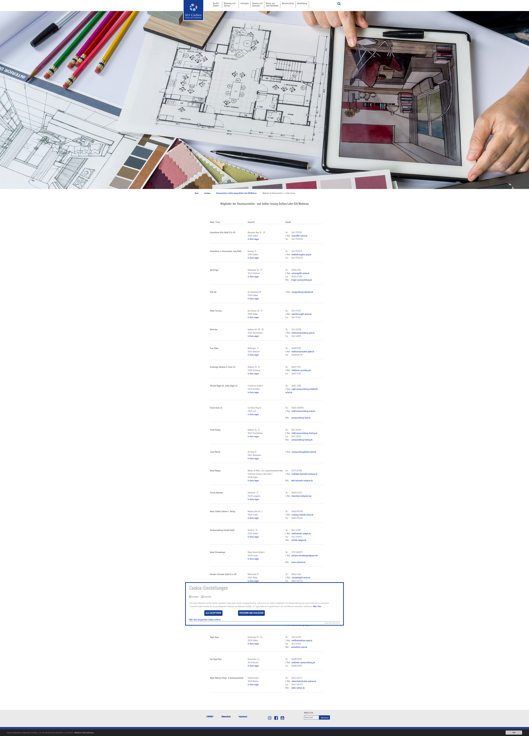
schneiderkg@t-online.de (300, 577)
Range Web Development (191, 25)
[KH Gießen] (191, 10)
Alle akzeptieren (213, 613)
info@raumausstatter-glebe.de (302, 351)
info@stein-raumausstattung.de (303, 662)
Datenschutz (226, 716)
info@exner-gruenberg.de (301, 370)
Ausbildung (302, 3)
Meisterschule (288, 3)
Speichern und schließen (251, 613)
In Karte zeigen (253, 239)
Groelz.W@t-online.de (299, 236)
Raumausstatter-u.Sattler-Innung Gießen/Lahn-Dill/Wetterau (236, 193)
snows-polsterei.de (298, 562)
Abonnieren (325, 718)
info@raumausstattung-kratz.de (303, 411)
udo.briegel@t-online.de (300, 273)
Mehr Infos (317, 606)
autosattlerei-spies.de (299, 647)
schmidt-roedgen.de (298, 540)
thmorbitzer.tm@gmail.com (301, 496)
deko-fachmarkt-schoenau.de (302, 480)
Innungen (245, 3)
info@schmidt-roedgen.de (301, 533)
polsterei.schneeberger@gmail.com (304, 555)
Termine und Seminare (257, 4)
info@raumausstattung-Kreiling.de (304, 433)
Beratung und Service (229, 4)
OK (513, 732)
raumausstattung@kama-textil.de (303, 452)
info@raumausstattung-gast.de (303, 333)
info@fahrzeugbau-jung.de (301, 254)
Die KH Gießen (216, 4)
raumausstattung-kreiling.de (301, 440)
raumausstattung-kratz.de (300, 418)
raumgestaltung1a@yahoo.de (302, 292)
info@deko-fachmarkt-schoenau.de (304, 474)
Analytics (195, 597)
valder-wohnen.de (298, 688)
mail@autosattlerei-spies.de (301, 640)
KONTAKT (210, 716)
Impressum (243, 716)
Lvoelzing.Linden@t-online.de (302, 515)
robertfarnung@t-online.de (301, 314)
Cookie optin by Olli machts (332, 623)
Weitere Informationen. (84, 732)
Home (197, 193)
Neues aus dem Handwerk (272, 4)
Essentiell (207, 597)
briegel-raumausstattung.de (301, 280)
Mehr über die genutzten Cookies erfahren (205, 619)
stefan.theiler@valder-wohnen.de (303, 681)
